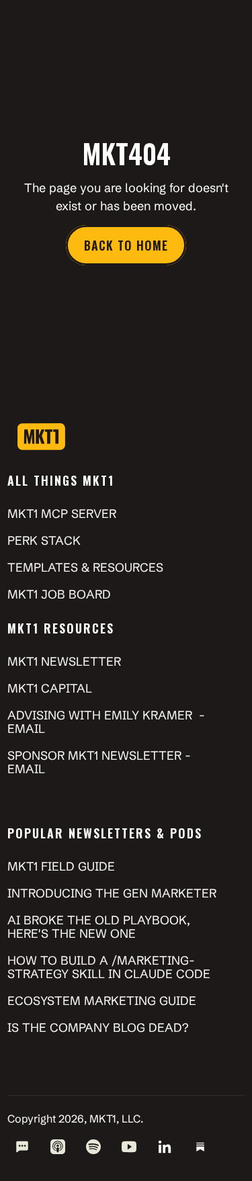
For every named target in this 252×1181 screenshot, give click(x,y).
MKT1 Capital (49, 688)
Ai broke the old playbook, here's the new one (100, 926)
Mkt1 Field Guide (61, 866)
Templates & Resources (85, 567)
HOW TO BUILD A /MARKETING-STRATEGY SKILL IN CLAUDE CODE (108, 967)
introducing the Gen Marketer (111, 893)
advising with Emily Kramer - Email (107, 721)
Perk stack (44, 540)
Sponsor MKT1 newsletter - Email (100, 762)
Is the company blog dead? (98, 1027)
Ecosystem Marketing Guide (101, 1000)
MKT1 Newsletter (65, 661)
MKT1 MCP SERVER (61, 513)
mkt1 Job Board (59, 594)
